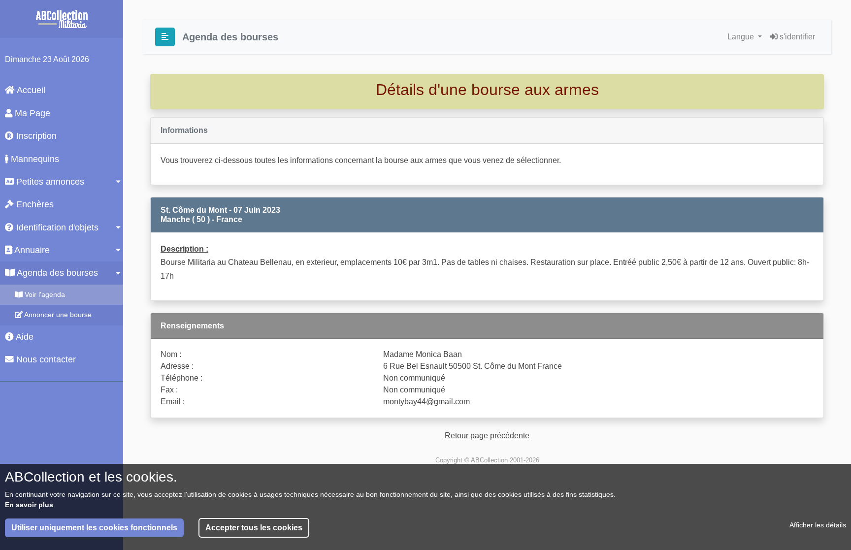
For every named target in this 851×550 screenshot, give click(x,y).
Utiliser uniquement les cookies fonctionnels (94, 527)
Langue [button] (741, 36)
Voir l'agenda (44, 294)
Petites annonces (49, 182)
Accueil (30, 90)
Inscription (35, 136)
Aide (23, 337)
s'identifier (796, 36)
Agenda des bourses (56, 273)
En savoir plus (29, 505)
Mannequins (33, 159)
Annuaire (31, 250)
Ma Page (31, 113)
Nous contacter (45, 359)
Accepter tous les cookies (253, 527)
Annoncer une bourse (57, 315)
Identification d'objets (56, 227)
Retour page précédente (487, 435)
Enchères (34, 204)
